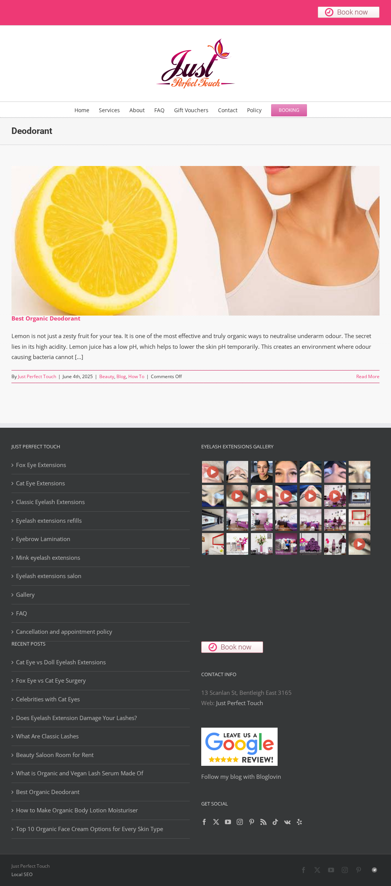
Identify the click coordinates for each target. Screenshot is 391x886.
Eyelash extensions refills (49, 520)
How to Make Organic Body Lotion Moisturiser (77, 810)
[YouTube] (228, 822)
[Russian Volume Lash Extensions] (237, 472)
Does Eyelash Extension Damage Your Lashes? (76, 718)
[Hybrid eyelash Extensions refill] (286, 472)
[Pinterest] (252, 822)
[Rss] (263, 822)
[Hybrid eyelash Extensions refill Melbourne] (261, 472)
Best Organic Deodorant (46, 318)
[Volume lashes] (359, 472)
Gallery (25, 594)
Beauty (106, 376)
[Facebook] (204, 822)
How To (136, 376)
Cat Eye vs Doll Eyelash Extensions (61, 662)
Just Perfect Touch (37, 376)
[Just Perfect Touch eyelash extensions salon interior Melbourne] (212, 520)
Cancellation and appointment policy (64, 631)
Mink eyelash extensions (48, 557)
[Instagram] (240, 822)
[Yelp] (299, 822)
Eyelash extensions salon (48, 576)
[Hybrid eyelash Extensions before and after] (334, 472)
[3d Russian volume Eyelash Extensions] (212, 472)
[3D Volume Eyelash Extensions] (286, 496)
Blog (121, 376)
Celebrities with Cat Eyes (48, 699)
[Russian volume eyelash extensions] (237, 496)
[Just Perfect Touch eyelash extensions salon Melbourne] (334, 496)
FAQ (21, 613)
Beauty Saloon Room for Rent (55, 755)
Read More (368, 376)
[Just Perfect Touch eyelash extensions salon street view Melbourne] (359, 496)
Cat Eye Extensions (40, 483)
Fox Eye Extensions (41, 465)
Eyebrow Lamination (43, 539)
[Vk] (287, 822)
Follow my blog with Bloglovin (241, 776)
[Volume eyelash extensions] (212, 496)
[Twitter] (216, 822)
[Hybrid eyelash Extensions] (310, 472)
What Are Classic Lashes (47, 736)
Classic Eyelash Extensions (50, 502)
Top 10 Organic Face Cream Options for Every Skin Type (89, 829)
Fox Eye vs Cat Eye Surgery (51, 680)
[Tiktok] (275, 822)
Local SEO (21, 874)
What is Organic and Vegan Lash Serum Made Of (79, 773)
